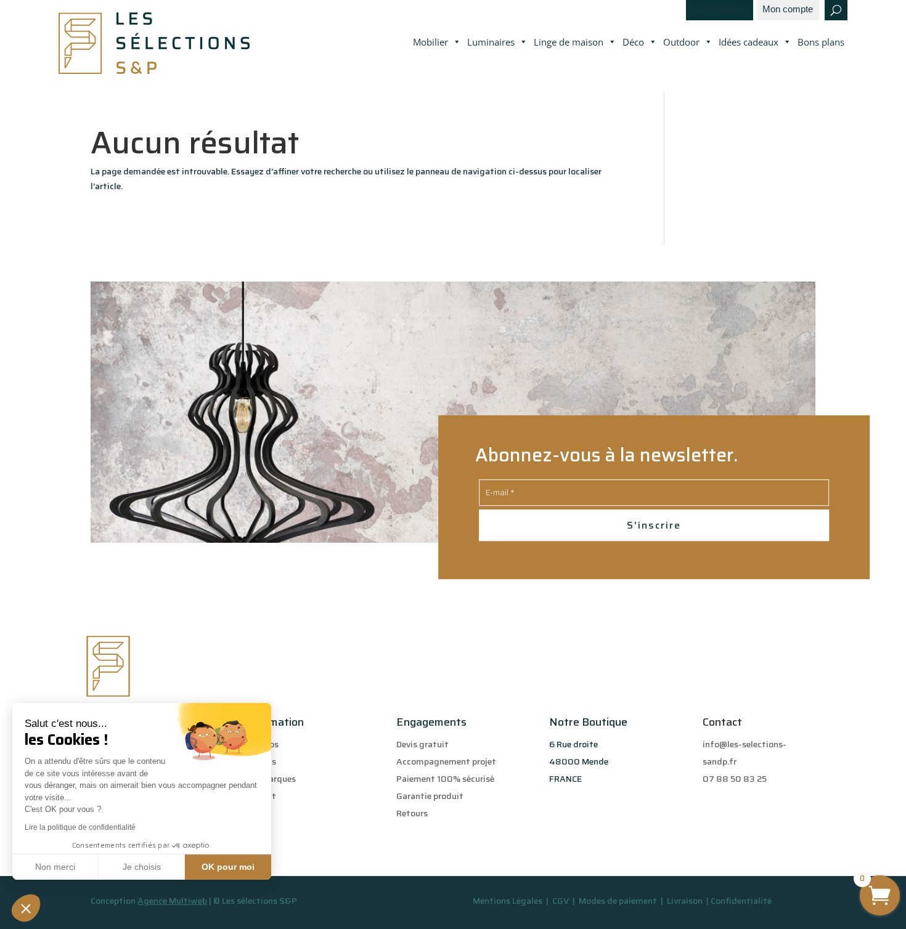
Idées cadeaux (748, 42)
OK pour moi (228, 867)
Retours (412, 813)
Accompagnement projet (446, 761)
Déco (633, 42)
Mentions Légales (507, 900)
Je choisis (142, 867)
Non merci (55, 867)
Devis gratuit (422, 744)
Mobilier (430, 42)
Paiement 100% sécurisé (445, 778)
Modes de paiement (618, 900)
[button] (26, 908)
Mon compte (787, 9)
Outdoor (681, 42)
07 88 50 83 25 (735, 778)
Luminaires (491, 42)
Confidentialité (741, 900)
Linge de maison (568, 42)
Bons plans (821, 42)
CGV (561, 900)
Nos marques (719, 9)
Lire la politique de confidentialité (80, 827)
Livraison (685, 900)
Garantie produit (429, 796)
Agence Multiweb (172, 900)
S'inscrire (654, 525)
